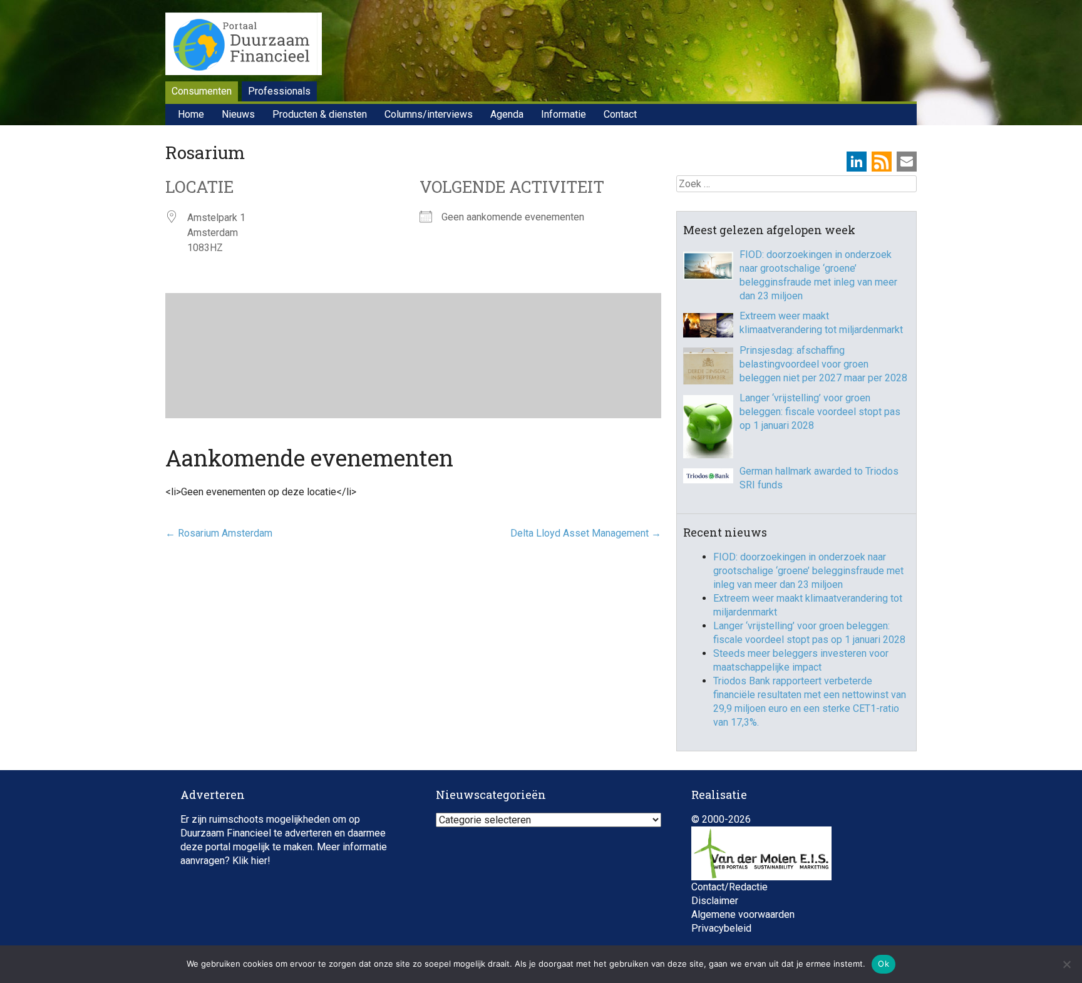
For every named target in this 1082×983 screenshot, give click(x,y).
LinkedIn (857, 162)
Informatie (563, 114)
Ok (883, 964)
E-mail (907, 162)
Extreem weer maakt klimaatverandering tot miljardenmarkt (821, 323)
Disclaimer (714, 901)
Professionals (279, 91)
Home (191, 114)
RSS (882, 162)
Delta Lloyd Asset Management (585, 533)
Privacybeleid (721, 928)
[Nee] (1066, 964)
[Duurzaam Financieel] (243, 46)
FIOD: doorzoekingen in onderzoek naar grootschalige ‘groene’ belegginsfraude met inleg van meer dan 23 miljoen (818, 275)
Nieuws (238, 114)
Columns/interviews (428, 114)
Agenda (506, 114)
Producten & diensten (319, 114)
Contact (620, 114)
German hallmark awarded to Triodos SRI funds (819, 478)
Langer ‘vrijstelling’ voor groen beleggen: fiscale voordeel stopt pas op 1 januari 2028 (819, 411)
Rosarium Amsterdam (218, 533)
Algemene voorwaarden (743, 914)
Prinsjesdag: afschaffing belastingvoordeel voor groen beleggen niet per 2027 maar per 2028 (823, 364)
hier (259, 861)
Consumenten (202, 91)
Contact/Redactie (729, 887)
